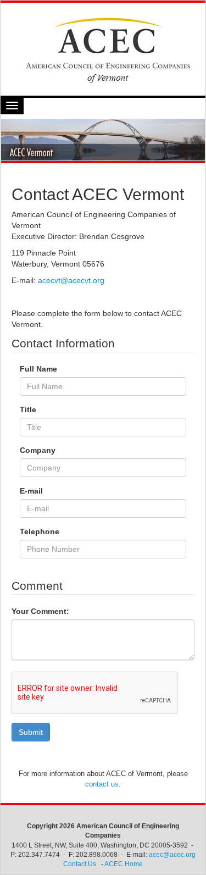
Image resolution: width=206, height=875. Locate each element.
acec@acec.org (172, 855)
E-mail (31, 490)
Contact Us (79, 864)
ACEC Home (123, 864)
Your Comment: (40, 611)
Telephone (39, 531)
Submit (31, 732)
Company (37, 450)
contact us (102, 784)
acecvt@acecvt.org (71, 280)
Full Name (38, 368)
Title (28, 409)
